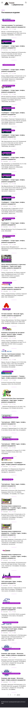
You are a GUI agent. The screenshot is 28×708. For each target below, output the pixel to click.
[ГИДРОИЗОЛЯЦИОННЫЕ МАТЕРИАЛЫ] (6, 419)
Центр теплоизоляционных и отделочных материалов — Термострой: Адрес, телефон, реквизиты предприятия (13, 266)
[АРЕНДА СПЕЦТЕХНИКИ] (6, 373)
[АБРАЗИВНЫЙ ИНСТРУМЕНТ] (6, 22)
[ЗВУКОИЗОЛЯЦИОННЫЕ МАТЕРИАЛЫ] (6, 624)
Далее (18, 695)
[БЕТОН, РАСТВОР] (6, 261)
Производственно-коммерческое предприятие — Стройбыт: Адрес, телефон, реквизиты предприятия (14, 507)
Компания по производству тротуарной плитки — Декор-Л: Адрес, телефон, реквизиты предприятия (12, 334)
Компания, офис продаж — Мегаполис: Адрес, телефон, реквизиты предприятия (13, 654)
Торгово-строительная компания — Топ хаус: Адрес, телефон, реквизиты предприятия (12, 355)
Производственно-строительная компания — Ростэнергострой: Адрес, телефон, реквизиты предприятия (13, 628)
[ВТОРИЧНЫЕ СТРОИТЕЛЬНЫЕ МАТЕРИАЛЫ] (6, 578)
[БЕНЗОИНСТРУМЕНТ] (6, 284)
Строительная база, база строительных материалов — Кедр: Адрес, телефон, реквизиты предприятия (12, 400)
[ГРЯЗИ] (6, 329)
